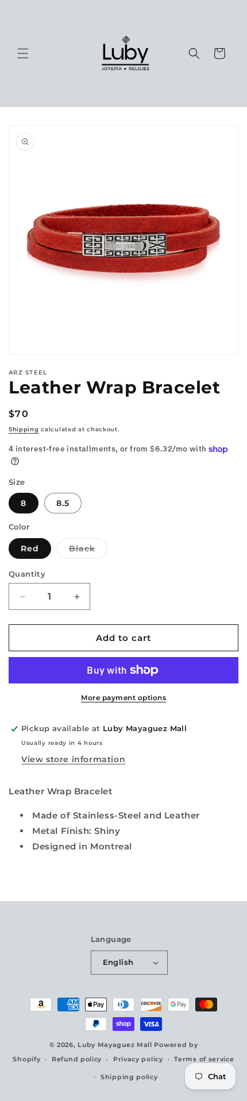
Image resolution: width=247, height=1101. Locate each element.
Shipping (24, 429)
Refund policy (77, 1059)
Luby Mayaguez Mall (115, 1045)
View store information (73, 759)
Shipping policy (129, 1077)
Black (88, 551)
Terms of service (204, 1059)
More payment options (123, 697)
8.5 (63, 503)
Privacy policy (138, 1059)
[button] (23, 53)
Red (30, 548)
